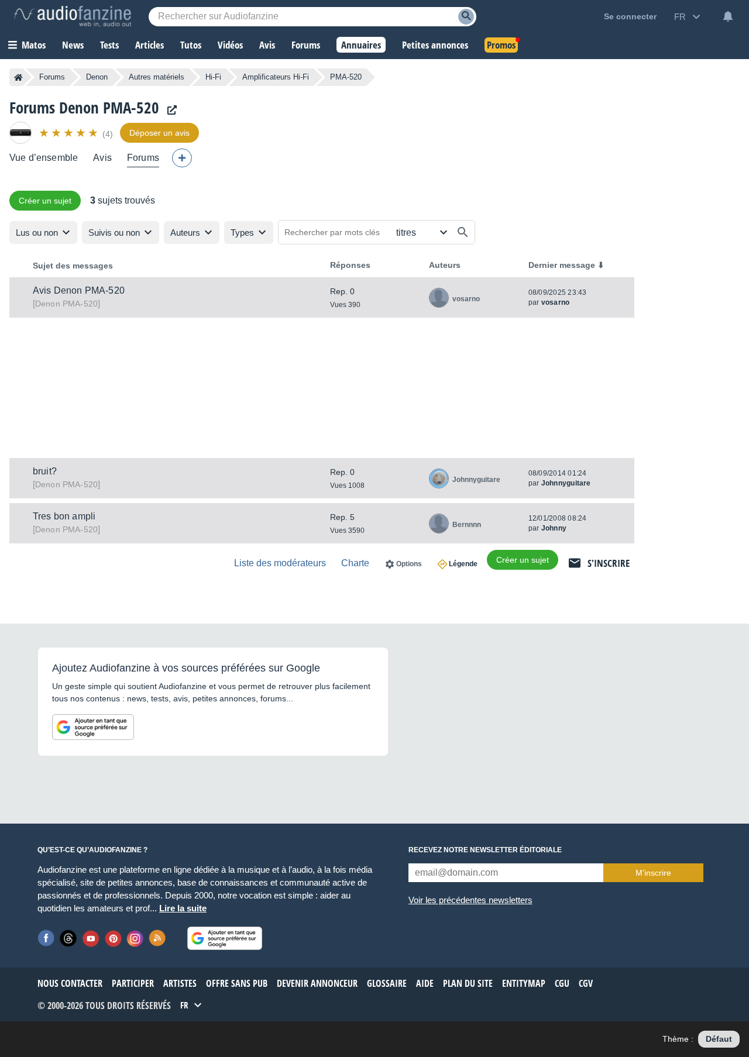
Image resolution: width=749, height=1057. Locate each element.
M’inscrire (653, 872)
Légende (463, 564)
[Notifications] (728, 16)
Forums (52, 77)
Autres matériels (156, 77)
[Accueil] (18, 77)
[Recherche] (466, 17)
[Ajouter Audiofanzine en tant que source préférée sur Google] (93, 727)
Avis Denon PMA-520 (79, 290)
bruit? (45, 471)
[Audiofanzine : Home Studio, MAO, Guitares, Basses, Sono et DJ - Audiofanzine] (72, 16)
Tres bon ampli (64, 516)
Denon (97, 77)
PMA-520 (66, 303)
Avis (102, 158)
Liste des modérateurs (280, 563)
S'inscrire (608, 563)
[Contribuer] (182, 158)
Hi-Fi (213, 77)
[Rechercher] (463, 232)
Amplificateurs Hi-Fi (275, 77)
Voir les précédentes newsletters (470, 900)
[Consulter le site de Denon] (169, 110)
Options (409, 564)
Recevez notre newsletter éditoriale (485, 850)
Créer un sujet (45, 200)
